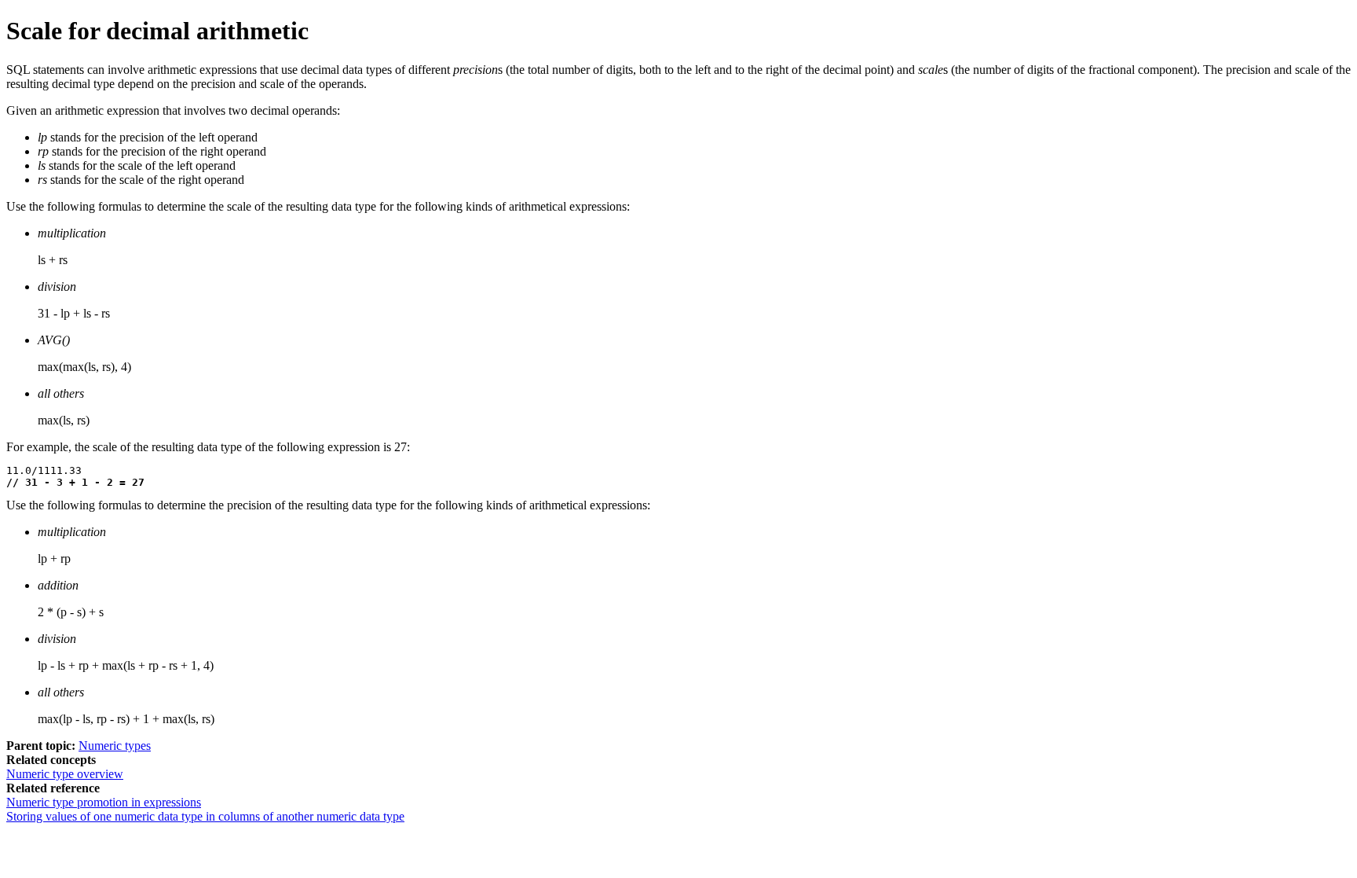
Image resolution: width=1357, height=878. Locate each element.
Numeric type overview (64, 774)
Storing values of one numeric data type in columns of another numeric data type (205, 816)
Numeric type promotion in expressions (103, 802)
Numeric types (115, 745)
